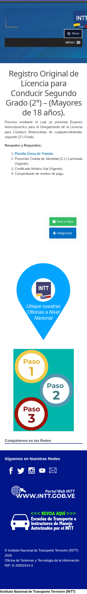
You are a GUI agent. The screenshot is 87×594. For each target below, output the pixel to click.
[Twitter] (20, 470)
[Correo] (53, 470)
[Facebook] (10, 470)
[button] (70, 42)
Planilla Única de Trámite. (34, 153)
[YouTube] (42, 470)
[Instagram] (31, 470)
